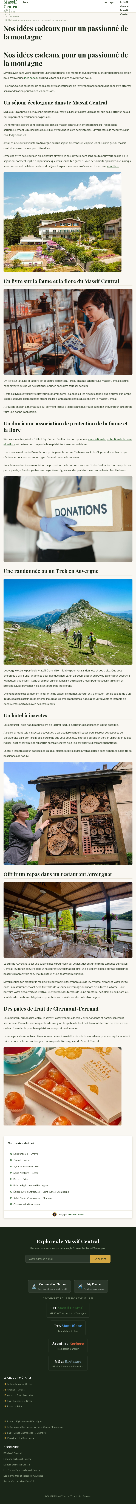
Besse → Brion (13, 1406)
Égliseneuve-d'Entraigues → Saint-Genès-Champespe (33, 1427)
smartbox (113, 166)
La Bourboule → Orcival (18, 1384)
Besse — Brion (19, 1179)
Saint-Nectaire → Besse (18, 1401)
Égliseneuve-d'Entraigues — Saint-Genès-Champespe (39, 1191)
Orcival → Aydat (14, 1389)
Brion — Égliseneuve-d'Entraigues (29, 1185)
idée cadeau (31, 77)
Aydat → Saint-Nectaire (18, 1395)
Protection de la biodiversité (19, 1481)
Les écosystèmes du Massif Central (22, 1470)
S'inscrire (100, 1258)
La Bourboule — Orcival (24, 1153)
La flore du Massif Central (17, 1464)
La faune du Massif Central (17, 1459)
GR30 (7, 20)
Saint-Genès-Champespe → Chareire (25, 1432)
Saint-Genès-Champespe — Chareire (31, 1198)
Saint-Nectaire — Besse (24, 1172)
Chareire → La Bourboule (19, 1438)
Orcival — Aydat (20, 1160)
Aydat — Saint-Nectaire (24, 1166)
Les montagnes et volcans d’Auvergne (23, 1475)
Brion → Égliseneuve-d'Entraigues (23, 1421)
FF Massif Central (13, 1453)
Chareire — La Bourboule (25, 1204)
